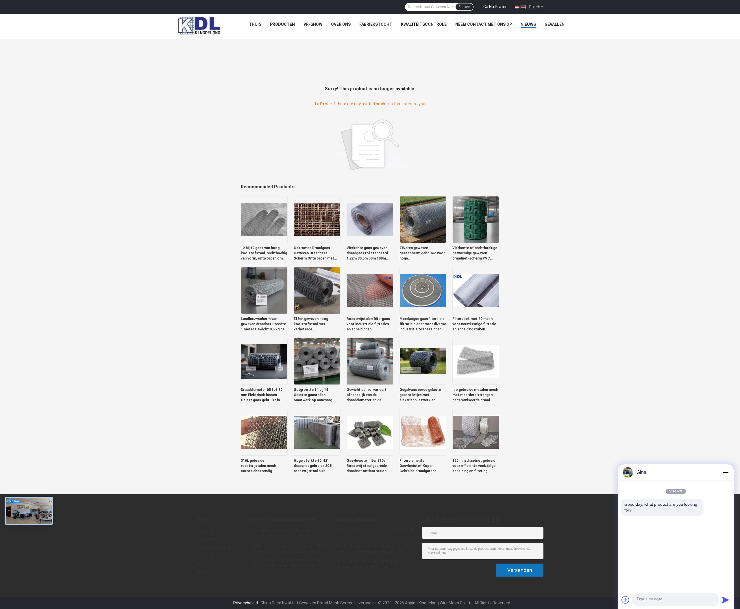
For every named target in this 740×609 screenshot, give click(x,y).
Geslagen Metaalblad (356, 519)
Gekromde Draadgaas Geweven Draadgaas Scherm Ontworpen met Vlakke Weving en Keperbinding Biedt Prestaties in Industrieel (314, 253)
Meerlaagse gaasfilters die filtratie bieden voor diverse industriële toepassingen (422, 324)
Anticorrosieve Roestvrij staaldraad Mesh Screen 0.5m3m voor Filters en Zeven (290, 548)
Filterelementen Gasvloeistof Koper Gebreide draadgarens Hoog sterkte (417, 466)
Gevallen (555, 24)
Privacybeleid (245, 603)
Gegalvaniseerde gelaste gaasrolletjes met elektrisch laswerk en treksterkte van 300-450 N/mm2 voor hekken (420, 395)
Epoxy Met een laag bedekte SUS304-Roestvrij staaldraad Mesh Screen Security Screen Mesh (286, 564)
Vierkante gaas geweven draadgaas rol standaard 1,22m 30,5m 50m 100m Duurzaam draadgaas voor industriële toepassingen (369, 253)
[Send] (725, 599)
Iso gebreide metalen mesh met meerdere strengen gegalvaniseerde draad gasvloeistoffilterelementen (475, 395)
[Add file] (625, 599)
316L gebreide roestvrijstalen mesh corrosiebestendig (258, 466)
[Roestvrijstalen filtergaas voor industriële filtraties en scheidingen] (370, 290)
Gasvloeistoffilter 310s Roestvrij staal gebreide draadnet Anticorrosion (367, 466)
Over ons (341, 24)
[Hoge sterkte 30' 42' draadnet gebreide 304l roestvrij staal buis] (317, 432)
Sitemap (205, 571)
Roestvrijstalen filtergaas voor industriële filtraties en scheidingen (368, 324)
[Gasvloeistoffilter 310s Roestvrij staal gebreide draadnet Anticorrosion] (370, 432)
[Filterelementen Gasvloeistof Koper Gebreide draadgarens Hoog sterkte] (423, 432)
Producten (282, 24)
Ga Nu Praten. (495, 6)
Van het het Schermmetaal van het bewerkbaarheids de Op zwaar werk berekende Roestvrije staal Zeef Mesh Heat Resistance (287, 534)
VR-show (313, 24)
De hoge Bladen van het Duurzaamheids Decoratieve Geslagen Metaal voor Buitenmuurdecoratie (375, 549)
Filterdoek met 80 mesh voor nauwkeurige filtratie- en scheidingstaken (474, 324)
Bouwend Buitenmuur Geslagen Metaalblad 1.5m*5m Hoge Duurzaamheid (367, 565)
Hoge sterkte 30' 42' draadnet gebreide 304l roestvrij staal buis (313, 466)
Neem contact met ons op (483, 24)
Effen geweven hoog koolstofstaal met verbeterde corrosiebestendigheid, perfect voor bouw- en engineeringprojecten (313, 324)
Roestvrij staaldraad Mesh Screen (282, 519)
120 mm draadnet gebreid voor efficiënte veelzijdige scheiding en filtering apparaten (473, 466)
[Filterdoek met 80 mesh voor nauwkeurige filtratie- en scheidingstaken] (476, 290)
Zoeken (464, 7)
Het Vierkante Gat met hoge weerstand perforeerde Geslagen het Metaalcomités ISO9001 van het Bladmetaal (375, 534)
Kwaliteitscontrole (424, 24)
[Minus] (725, 472)
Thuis (255, 24)
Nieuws (528, 24)
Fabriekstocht (375, 24)
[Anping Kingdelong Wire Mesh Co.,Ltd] (199, 25)
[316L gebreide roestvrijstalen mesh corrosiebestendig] (264, 432)
